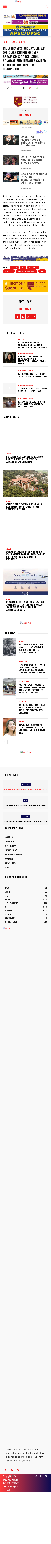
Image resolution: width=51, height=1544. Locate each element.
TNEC (42, 271)
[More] (43, 88)
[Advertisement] (25, 1517)
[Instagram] (23, 316)
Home (5, 41)
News (8, 454)
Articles (23, 661)
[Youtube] (33, 316)
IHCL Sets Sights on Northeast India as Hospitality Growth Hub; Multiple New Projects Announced (32, 708)
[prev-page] (4, 742)
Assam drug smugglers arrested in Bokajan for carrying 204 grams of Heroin (32, 345)
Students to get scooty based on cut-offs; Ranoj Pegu (32, 389)
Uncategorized (19, 41)
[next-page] (9, 742)
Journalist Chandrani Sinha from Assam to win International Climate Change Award (32, 360)
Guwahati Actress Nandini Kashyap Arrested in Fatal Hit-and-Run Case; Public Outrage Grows (32, 728)
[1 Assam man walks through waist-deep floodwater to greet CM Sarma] (9, 402)
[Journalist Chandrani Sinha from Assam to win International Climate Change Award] (9, 357)
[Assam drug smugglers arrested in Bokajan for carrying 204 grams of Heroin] (9, 343)
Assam (14, 267)
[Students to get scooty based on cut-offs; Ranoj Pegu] (9, 388)
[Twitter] (23, 88)
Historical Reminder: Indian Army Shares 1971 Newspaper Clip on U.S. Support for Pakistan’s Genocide (31, 648)
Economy (23, 701)
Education (24, 681)
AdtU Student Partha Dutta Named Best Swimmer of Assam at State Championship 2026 (24, 507)
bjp (23, 267)
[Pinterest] (30, 88)
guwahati (9, 271)
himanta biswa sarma (26, 271)
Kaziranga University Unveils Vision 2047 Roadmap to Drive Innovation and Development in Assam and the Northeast (25, 555)
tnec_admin (25, 115)
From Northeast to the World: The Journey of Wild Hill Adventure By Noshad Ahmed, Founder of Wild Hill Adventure (32, 668)
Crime (21, 339)
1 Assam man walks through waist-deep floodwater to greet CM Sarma (31, 404)
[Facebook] (17, 88)
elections (33, 267)
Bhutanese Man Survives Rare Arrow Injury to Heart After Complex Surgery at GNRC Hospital (24, 459)
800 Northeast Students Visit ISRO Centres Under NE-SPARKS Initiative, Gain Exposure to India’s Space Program (32, 688)
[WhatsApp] (36, 88)
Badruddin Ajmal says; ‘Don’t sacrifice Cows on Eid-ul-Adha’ (32, 375)
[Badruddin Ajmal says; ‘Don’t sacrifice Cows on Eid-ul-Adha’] (9, 373)
